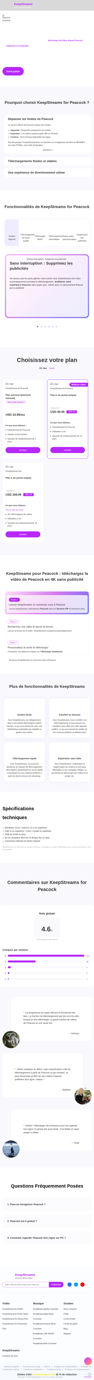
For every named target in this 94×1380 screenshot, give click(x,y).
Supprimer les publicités (17, 46)
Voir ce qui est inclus (14, 510)
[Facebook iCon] (69, 1284)
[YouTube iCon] (82, 1284)
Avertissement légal (31, 1367)
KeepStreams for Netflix (12, 1309)
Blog (66, 1329)
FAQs (66, 1314)
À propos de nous (10, 1356)
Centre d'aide (69, 1319)
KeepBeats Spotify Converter (45, 1309)
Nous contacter (70, 1309)
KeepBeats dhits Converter (44, 1343)
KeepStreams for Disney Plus (15, 1319)
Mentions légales (11, 1367)
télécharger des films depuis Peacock (65, 40)
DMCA (47, 1367)
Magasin (67, 1334)
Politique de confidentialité (65, 1367)
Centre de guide (70, 1324)
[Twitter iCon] (76, 1284)
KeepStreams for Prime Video (15, 1314)
